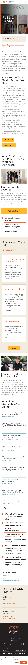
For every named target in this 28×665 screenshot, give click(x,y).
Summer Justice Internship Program (13, 225)
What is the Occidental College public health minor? (14, 516)
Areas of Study (19, 45)
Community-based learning (12, 219)
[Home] (8, 2)
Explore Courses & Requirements (13, 211)
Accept (23, 662)
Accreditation (19, 648)
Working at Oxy (7, 648)
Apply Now (7, 140)
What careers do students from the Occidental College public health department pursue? (15, 549)
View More (13, 348)
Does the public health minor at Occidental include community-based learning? (15, 538)
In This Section (8, 39)
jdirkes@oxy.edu (8, 616)
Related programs (12, 231)
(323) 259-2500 (14, 640)
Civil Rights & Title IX (20, 651)
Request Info (8, 145)
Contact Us (6, 651)
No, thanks (17, 662)
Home (4, 45)
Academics (10, 45)
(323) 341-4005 (11, 603)
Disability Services (20, 653)
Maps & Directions (7, 653)
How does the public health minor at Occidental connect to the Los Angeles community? (15, 561)
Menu (25, 2)
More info (15, 659)
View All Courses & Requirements (9, 249)
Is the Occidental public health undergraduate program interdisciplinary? (14, 526)
